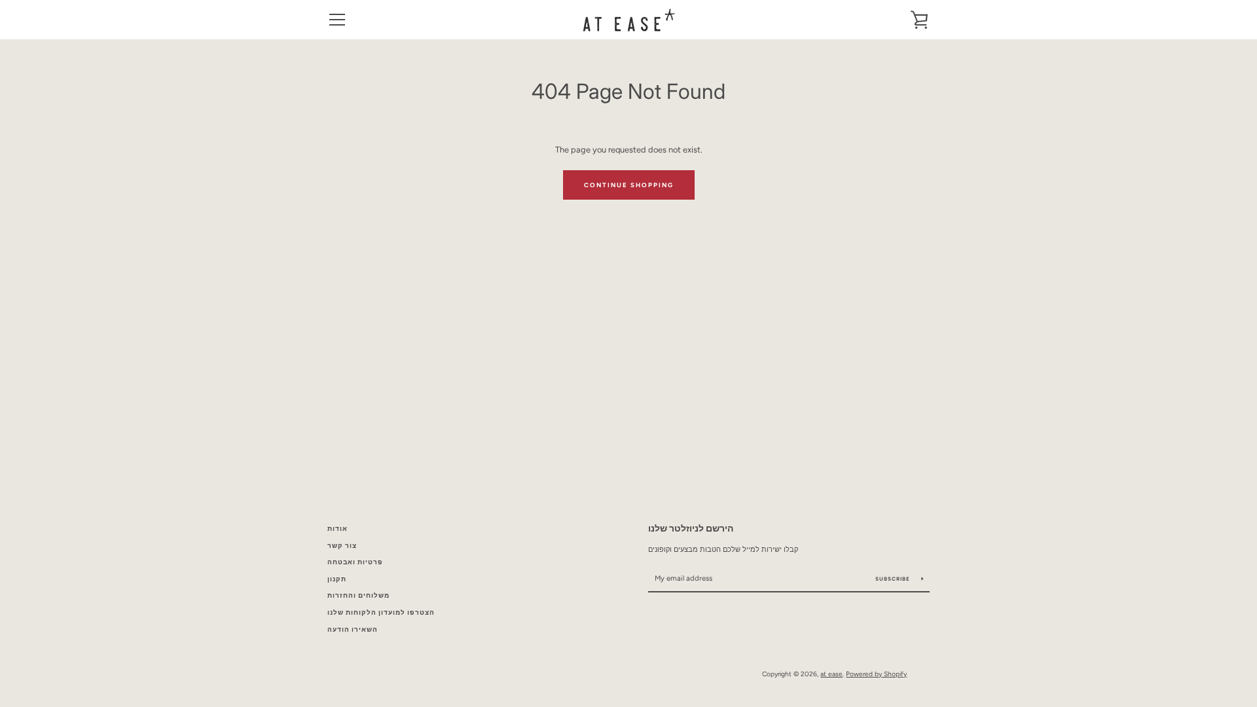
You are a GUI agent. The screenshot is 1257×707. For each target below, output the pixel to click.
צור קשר (342, 545)
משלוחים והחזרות (358, 595)
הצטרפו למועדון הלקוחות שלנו (381, 612)
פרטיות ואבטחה (355, 562)
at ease (831, 674)
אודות (337, 528)
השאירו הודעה (352, 629)
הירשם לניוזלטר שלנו (690, 528)
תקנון (336, 579)
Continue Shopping (629, 185)
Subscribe (893, 578)
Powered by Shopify (876, 674)
